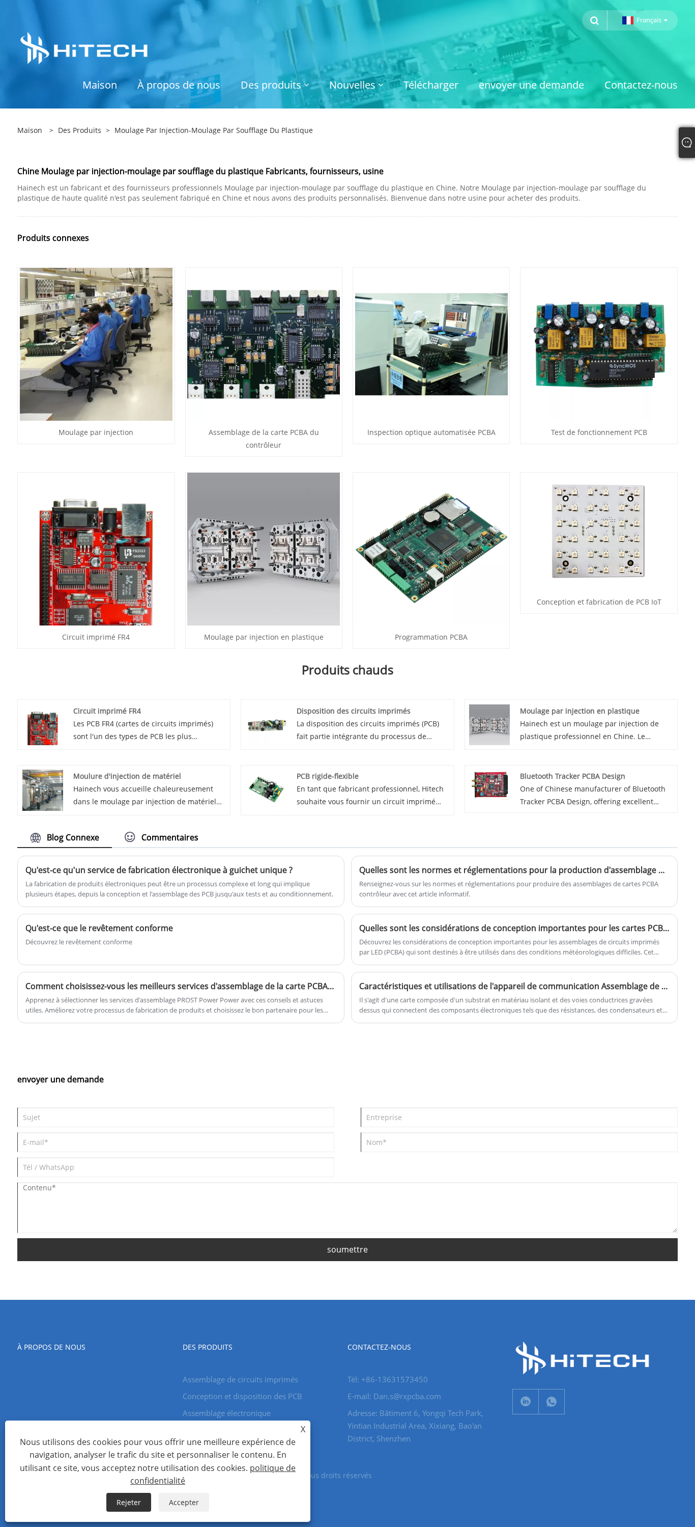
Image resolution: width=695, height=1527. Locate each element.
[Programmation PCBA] (431, 548)
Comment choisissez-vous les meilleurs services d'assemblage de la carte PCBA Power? (180, 986)
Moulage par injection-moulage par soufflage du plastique (213, 130)
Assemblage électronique (227, 1413)
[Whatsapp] (551, 1401)
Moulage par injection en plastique (264, 637)
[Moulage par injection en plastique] (263, 548)
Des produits (79, 130)
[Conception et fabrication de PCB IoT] (598, 530)
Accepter (184, 1502)
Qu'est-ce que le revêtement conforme (99, 928)
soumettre (347, 1249)
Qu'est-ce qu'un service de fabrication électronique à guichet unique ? (159, 870)
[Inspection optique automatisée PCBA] (431, 343)
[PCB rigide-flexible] (266, 789)
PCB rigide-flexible (328, 776)
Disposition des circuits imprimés (354, 711)
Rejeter (129, 1502)
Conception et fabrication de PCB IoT (599, 602)
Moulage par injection (96, 432)
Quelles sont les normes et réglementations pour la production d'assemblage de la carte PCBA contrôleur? (514, 870)
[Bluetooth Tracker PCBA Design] (489, 784)
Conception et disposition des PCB (242, 1396)
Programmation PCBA (431, 637)
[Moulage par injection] (96, 343)
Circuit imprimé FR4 (96, 637)
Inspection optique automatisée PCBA (431, 432)
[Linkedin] (525, 1401)
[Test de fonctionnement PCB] (599, 343)
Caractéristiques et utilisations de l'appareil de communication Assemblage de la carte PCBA (514, 986)
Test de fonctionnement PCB (599, 432)
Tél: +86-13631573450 (387, 1379)
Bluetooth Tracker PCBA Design (572, 776)
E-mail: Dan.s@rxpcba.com (394, 1396)
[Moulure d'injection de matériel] (42, 789)
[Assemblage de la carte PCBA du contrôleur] (263, 343)
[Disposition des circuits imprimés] (266, 723)
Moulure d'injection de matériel (127, 776)
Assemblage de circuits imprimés (240, 1379)
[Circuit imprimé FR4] (96, 548)
